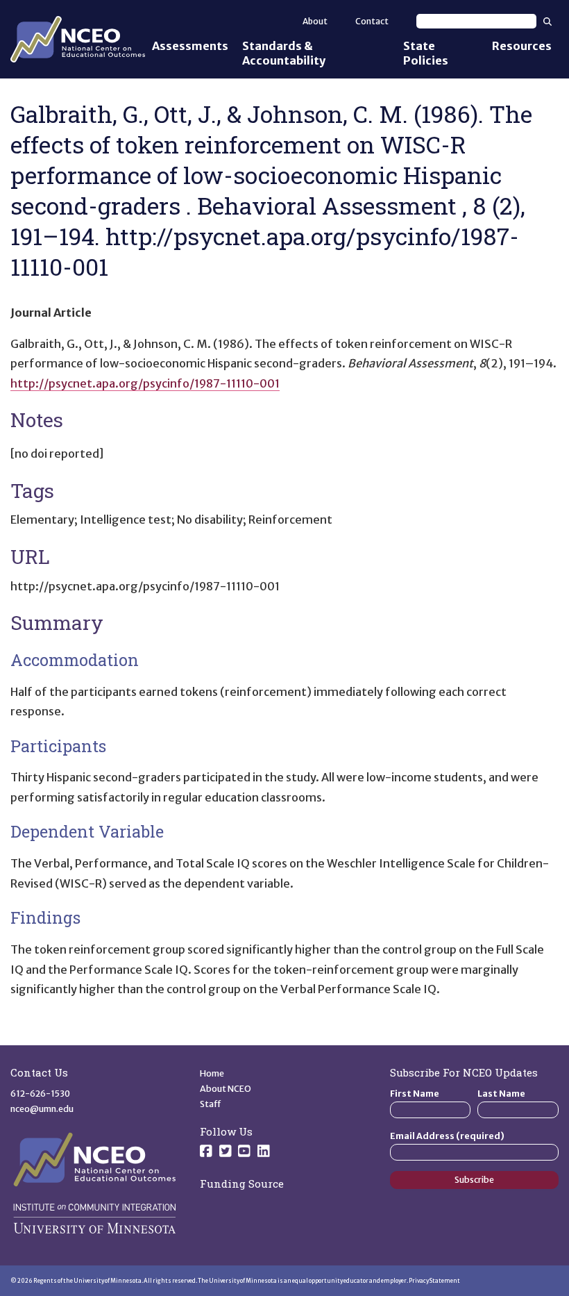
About (315, 21)
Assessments (190, 46)
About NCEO (225, 1088)
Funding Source (242, 1183)
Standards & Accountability (283, 53)
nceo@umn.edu (42, 1109)
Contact (372, 21)
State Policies (425, 53)
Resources (522, 46)
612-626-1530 (40, 1093)
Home (212, 1073)
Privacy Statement (434, 1280)
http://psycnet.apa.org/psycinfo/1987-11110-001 (145, 383)
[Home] (77, 39)
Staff (210, 1104)
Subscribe (474, 1179)
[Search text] (476, 21)
